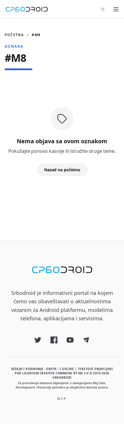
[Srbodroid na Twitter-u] (37, 339)
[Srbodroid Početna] (27, 9)
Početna (14, 35)
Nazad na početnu (62, 169)
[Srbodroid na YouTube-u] (70, 339)
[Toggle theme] (102, 9)
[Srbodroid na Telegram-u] (86, 339)
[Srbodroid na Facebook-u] (53, 339)
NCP (62, 399)
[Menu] (116, 9)
